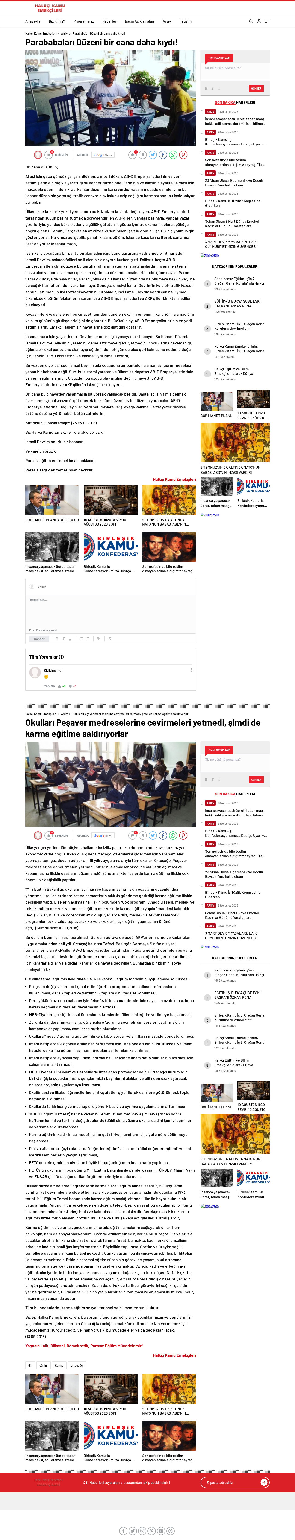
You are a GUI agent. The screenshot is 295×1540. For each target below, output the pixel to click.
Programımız (84, 21)
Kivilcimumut (53, 670)
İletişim (186, 21)
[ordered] (81, 638)
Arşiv (167, 21)
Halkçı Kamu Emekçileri (40, 33)
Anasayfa (32, 21)
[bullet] (87, 638)
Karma (59, 1365)
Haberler (109, 21)
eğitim (43, 1365)
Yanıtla (49, 686)
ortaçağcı (77, 1365)
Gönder (39, 639)
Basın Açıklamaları (139, 21)
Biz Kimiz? (57, 21)
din (30, 1365)
